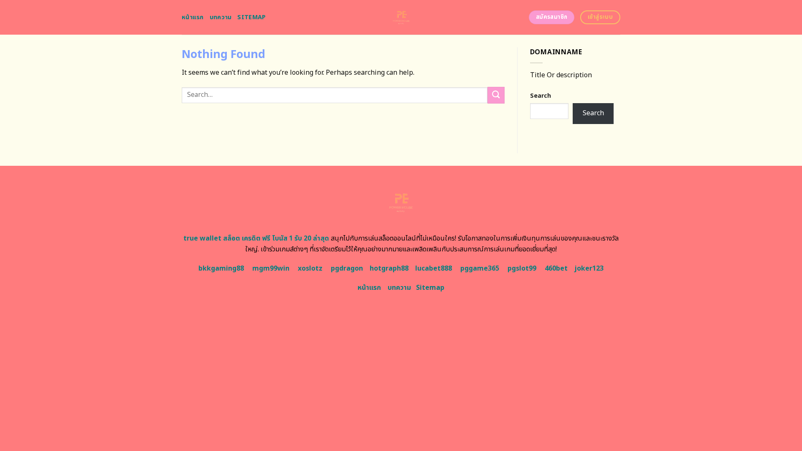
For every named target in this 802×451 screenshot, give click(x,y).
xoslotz (310, 269)
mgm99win (270, 269)
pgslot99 (522, 269)
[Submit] (495, 95)
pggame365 (479, 269)
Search (540, 95)
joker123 (589, 269)
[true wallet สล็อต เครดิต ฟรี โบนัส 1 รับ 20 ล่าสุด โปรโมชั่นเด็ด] (401, 17)
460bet (556, 269)
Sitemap (251, 17)
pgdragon (347, 269)
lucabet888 (433, 269)
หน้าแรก (193, 17)
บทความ (221, 17)
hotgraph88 (389, 269)
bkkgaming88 (221, 269)
